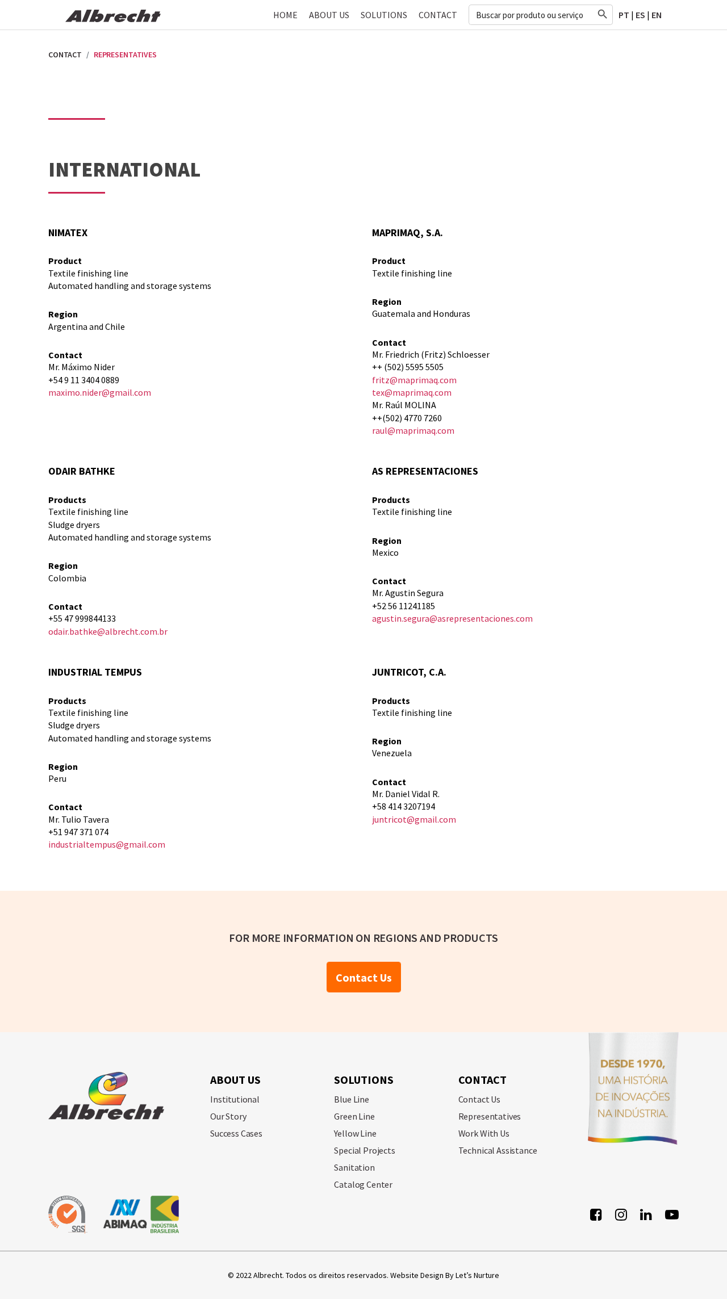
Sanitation (354, 1167)
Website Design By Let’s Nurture (444, 1275)
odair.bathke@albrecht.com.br (108, 631)
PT (624, 14)
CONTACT (65, 54)
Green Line (354, 1116)
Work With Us (483, 1133)
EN (656, 14)
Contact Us (364, 977)
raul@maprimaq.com (413, 430)
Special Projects (364, 1150)
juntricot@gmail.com (414, 819)
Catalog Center (363, 1184)
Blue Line (351, 1099)
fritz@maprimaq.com (414, 379)
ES (640, 14)
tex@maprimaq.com (412, 392)
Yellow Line (355, 1133)
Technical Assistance (497, 1150)
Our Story (228, 1116)
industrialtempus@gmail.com (106, 844)
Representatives (489, 1116)
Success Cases (236, 1133)
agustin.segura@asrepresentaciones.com (452, 618)
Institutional (235, 1099)
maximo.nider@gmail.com (99, 392)
